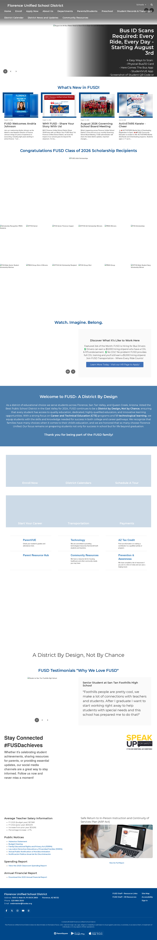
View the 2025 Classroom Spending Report (28, 866)
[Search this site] (152, 5)
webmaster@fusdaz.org (21, 904)
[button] (141, 5)
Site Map (146, 893)
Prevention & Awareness (126, 557)
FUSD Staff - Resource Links (125, 893)
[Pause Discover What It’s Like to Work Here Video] (73, 371)
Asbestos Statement (18, 842)
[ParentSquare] (61, 933)
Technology (78, 540)
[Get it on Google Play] (78, 933)
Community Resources (84, 555)
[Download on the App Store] (96, 933)
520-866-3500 (17, 901)
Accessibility (147, 897)
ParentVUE (29, 540)
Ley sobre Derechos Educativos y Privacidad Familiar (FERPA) (35, 849)
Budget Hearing (16, 844)
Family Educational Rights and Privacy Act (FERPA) (30, 847)
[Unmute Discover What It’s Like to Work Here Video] (68, 371)
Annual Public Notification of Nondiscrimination (29, 852)
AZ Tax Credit (126, 540)
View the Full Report (116, 863)
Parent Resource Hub (36, 555)
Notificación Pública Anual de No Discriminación (30, 854)
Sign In (145, 901)
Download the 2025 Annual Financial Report (28, 877)
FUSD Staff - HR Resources (124, 897)
